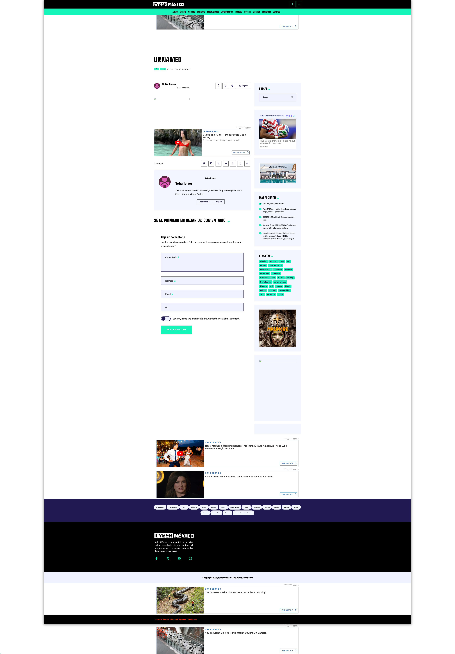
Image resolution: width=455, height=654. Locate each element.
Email (169, 294)
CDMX (282, 261)
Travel (280, 294)
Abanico (263, 261)
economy (278, 269)
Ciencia (263, 265)
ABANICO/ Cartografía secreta (273, 204)
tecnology (271, 294)
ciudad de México (275, 265)
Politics (263, 290)
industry (290, 278)
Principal (272, 290)
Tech (262, 294)
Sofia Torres (173, 69)
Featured (288, 269)
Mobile (287, 286)
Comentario (172, 257)
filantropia (276, 274)
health (280, 278)
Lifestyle (263, 286)
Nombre (170, 281)
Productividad (284, 290)
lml (271, 286)
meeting (279, 286)
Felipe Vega (264, 274)
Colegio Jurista (265, 269)
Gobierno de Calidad (267, 278)
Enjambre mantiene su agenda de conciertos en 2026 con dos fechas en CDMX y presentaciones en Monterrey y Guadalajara (279, 236)
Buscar (265, 97)
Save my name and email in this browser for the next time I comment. (206, 318)
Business (273, 261)
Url (166, 307)
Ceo (288, 261)
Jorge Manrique (280, 282)
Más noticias (205, 202)
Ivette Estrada (265, 282)
